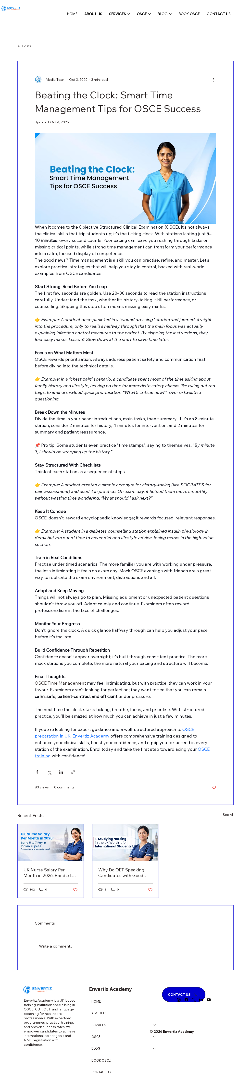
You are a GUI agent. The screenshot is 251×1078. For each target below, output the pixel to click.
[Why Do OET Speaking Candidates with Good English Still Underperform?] (125, 842)
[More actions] (213, 79)
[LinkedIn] (201, 999)
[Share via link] (73, 772)
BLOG (95, 1048)
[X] (193, 999)
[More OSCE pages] (149, 14)
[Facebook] (186, 999)
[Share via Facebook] (37, 772)
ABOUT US (99, 1013)
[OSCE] (154, 1037)
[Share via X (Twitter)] (49, 772)
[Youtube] (208, 999)
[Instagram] (178, 999)
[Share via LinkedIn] (61, 772)
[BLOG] (154, 1048)
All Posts (24, 46)
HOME (96, 1001)
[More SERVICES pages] (128, 14)
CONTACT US (101, 1072)
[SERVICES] (154, 1025)
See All (228, 814)
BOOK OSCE (101, 1060)
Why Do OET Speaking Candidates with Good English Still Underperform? (121, 872)
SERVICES (98, 1025)
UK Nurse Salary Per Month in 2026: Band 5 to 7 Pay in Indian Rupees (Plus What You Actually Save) (50, 872)
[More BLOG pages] (170, 14)
